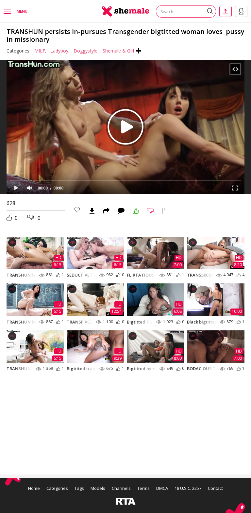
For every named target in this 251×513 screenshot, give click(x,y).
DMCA (162, 488)
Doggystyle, (86, 51)
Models (98, 488)
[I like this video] (136, 211)
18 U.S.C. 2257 (188, 488)
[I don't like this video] (150, 211)
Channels (121, 488)
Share (106, 211)
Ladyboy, (60, 51)
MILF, (40, 51)
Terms (143, 488)
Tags (79, 488)
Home (34, 488)
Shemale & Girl (118, 51)
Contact (215, 488)
